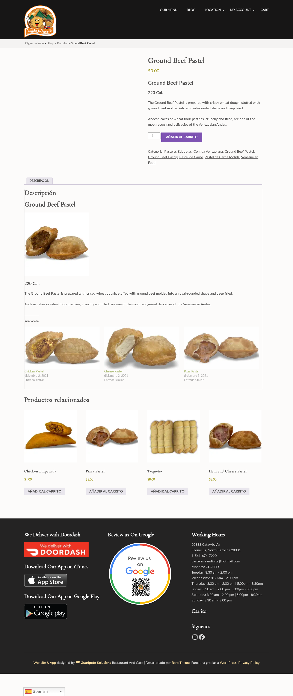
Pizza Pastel (191, 371)
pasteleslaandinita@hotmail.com (216, 561)
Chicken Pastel (34, 371)
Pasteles (170, 151)
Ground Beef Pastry (163, 157)
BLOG (191, 10)
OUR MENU (168, 10)
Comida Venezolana (208, 151)
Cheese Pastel (113, 371)
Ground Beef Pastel (239, 151)
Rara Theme (181, 662)
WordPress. (228, 662)
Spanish (40, 691)
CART (265, 10)
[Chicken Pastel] (62, 348)
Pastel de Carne (191, 157)
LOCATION (213, 10)
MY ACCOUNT (240, 10)
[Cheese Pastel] (142, 348)
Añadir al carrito (182, 137)
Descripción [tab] (39, 180)
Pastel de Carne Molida (222, 157)
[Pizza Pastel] (222, 348)
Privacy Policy (249, 662)
